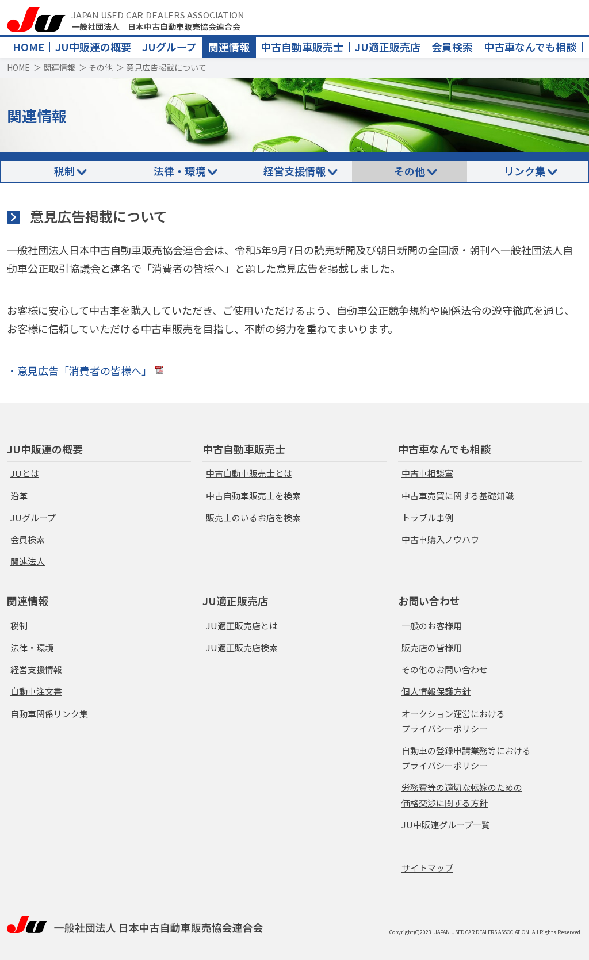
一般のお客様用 (431, 625)
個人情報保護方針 (436, 691)
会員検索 (452, 46)
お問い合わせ (429, 600)
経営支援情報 (294, 170)
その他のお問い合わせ (444, 669)
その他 (101, 67)
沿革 (19, 495)
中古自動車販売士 (302, 46)
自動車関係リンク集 (49, 713)
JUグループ (169, 46)
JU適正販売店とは (242, 625)
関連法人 (27, 561)
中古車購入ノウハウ (440, 539)
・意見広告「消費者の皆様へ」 (79, 370)
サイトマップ (427, 868)
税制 (64, 170)
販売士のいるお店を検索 (253, 517)
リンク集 (524, 170)
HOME (28, 46)
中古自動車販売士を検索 (253, 495)
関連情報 (229, 46)
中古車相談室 (427, 473)
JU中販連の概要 (93, 46)
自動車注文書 (36, 691)
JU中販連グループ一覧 (445, 825)
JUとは (24, 473)
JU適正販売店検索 (242, 647)
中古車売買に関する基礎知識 (457, 495)
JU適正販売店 (387, 46)
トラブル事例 (427, 517)
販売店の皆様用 (431, 647)
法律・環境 (179, 170)
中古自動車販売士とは (249, 473)
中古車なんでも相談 (530, 46)
